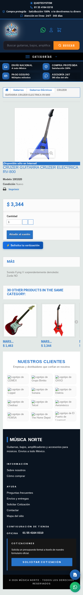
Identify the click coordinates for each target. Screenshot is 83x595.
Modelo (7, 179)
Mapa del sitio (15, 516)
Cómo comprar (16, 476)
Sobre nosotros (16, 470)
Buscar (69, 45)
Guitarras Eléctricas (41, 90)
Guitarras (18, 90)
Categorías (42, 57)
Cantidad (12, 216)
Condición (9, 184)
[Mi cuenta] (51, 29)
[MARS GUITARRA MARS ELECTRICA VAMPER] (58, 320)
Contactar (13, 510)
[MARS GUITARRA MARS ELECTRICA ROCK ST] (20, 320)
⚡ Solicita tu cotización (23, 245)
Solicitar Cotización (18, 504)
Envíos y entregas (18, 498)
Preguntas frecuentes (20, 492)
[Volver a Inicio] (6, 90)
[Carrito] (59, 29)
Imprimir (14, 189)
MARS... (8, 341)
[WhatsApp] (43, 29)
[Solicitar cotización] (75, 574)
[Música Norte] (20, 29)
